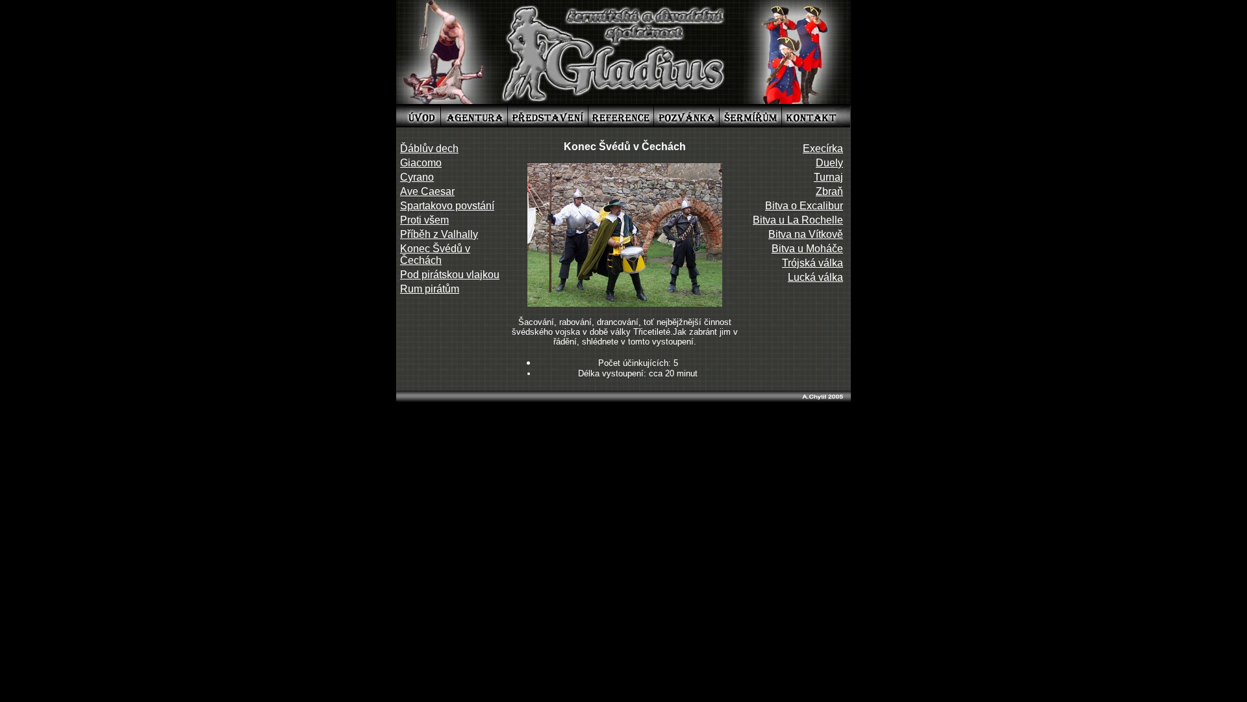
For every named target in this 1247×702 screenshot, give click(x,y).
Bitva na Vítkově (805, 234)
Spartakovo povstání (447, 205)
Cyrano (417, 177)
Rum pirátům (429, 288)
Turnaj (828, 177)
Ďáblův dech (429, 148)
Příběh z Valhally (439, 234)
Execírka (823, 148)
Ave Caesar (427, 191)
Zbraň (829, 191)
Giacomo (421, 162)
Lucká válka (815, 277)
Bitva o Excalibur (804, 205)
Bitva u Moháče (807, 248)
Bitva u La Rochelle (798, 220)
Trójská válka (812, 262)
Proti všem (424, 220)
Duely (829, 162)
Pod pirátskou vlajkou (449, 274)
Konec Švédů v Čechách (435, 254)
